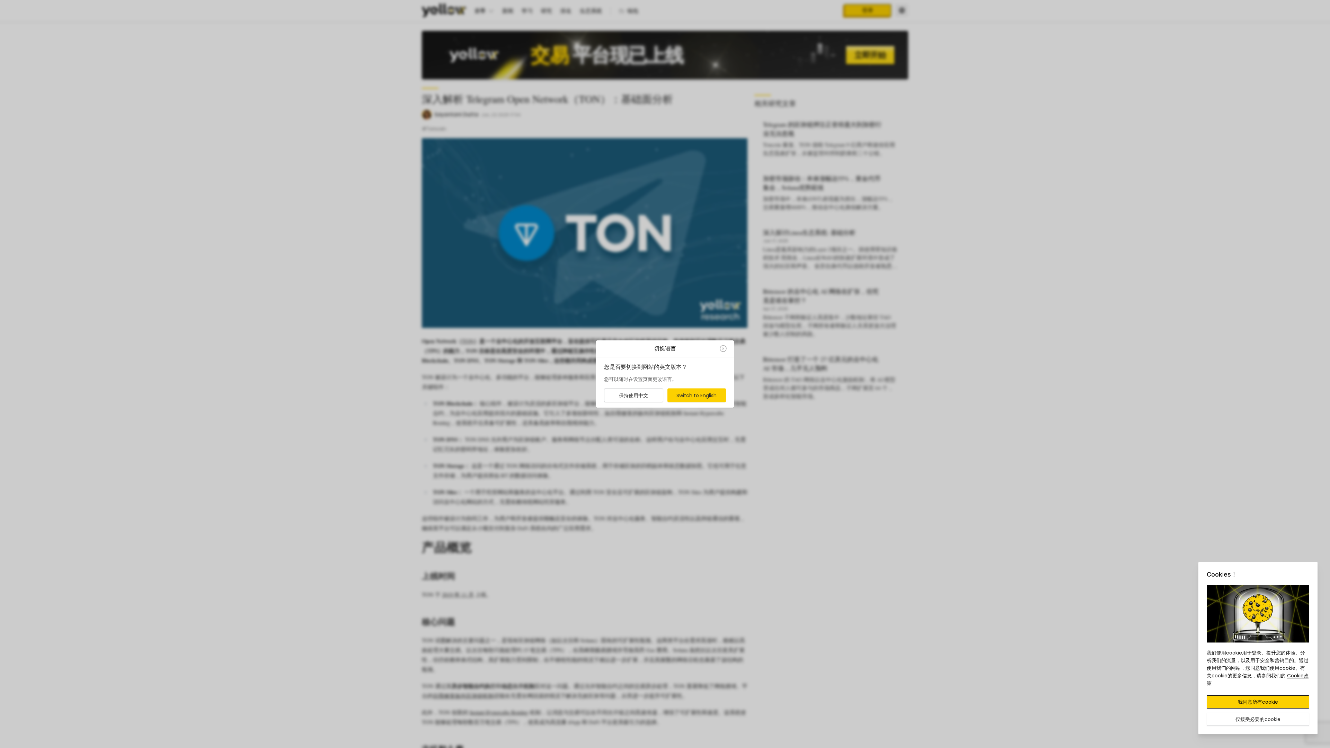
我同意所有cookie (1258, 701)
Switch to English (696, 395)
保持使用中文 (633, 395)
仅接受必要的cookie (1257, 719)
